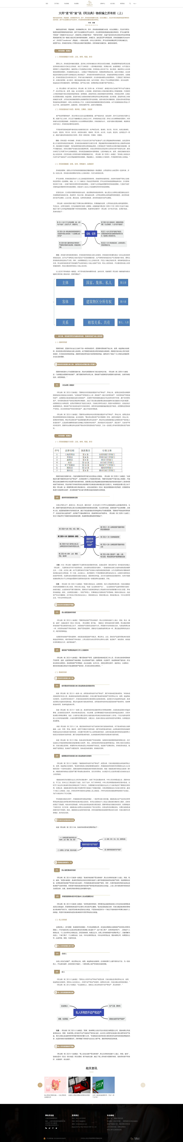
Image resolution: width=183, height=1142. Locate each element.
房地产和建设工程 (112, 1124)
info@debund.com (81, 1124)
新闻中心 (102, 3)
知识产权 (109, 1118)
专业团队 (76, 3)
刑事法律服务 (122, 1127)
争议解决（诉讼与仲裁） (114, 1121)
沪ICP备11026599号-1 (52, 1125)
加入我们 (112, 3)
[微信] (46, 1128)
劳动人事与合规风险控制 (114, 1129)
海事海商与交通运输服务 (130, 1121)
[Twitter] (56, 1128)
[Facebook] (53, 1128)
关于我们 (56, 3)
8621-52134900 (81, 1118)
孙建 (93, 22)
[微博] (49, 1128)
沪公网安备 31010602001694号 (56, 1138)
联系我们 (122, 3)
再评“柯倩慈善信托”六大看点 (52, 1095)
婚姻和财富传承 (118, 1118)
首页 (47, 3)
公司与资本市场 (111, 1127)
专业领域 (66, 3)
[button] (143, 1085)
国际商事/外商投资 (124, 1124)
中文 (134, 3)
